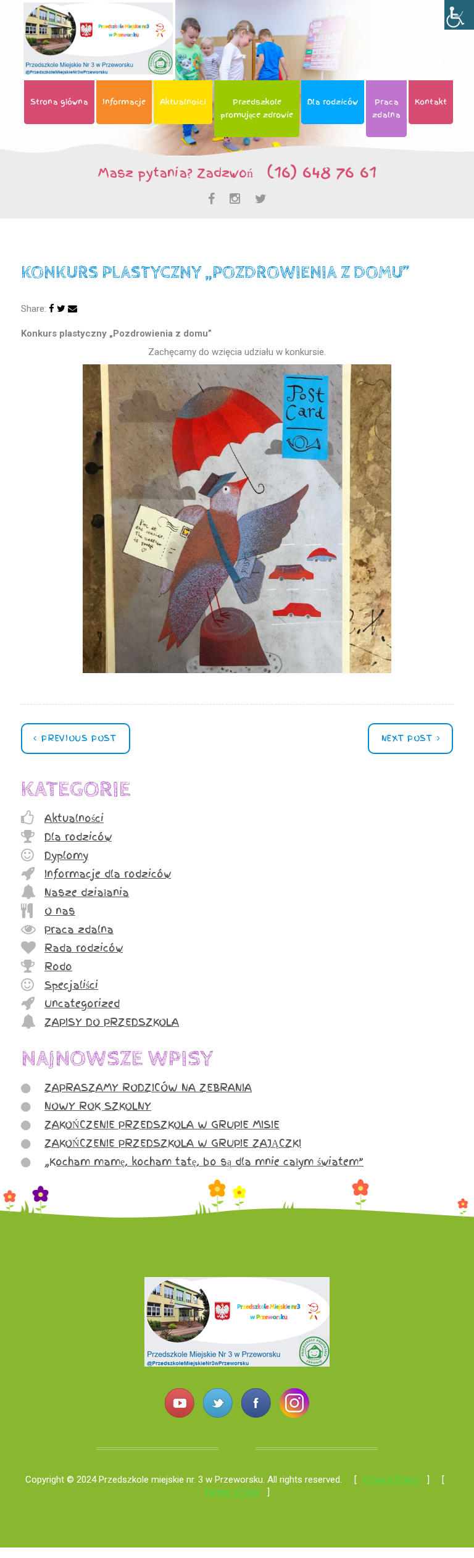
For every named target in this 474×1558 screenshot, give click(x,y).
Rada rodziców (83, 947)
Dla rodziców (332, 101)
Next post (408, 738)
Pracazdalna (386, 108)
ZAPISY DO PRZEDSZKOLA (111, 1022)
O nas (59, 910)
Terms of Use (232, 1491)
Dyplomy (66, 855)
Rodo (58, 966)
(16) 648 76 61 (316, 171)
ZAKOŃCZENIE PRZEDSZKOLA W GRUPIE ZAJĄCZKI (172, 1143)
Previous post (77, 738)
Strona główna (59, 101)
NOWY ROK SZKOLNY (97, 1106)
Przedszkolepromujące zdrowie (256, 108)
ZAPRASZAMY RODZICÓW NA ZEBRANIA (148, 1087)
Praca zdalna (79, 929)
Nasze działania (86, 892)
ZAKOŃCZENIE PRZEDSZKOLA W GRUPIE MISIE (162, 1124)
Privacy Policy (392, 1479)
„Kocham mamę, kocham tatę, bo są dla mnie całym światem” (204, 1161)
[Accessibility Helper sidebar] (459, 15)
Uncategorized (82, 1003)
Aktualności (183, 101)
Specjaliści (71, 985)
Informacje (124, 101)
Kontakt (431, 101)
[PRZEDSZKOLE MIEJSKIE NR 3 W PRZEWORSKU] (237, 1363)
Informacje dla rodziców (107, 873)
